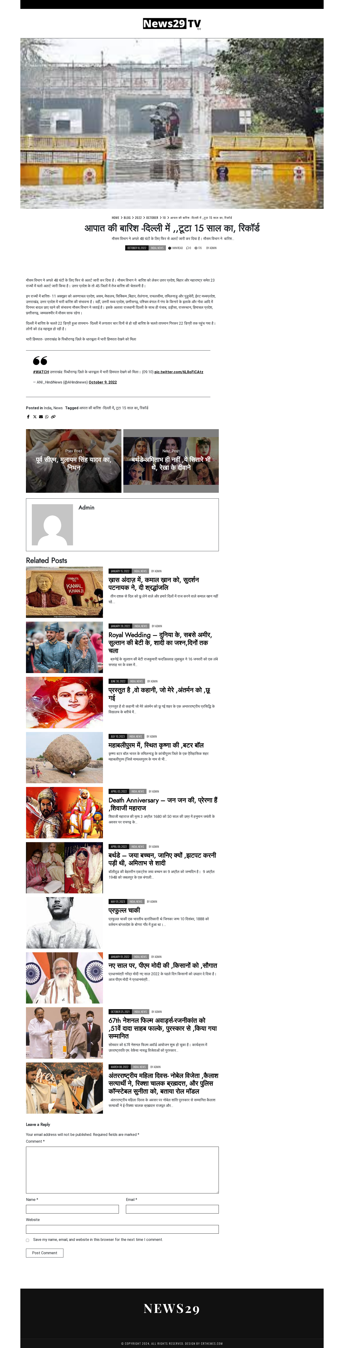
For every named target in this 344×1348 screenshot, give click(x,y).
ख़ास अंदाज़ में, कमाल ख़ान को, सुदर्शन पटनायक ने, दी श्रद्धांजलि (154, 584)
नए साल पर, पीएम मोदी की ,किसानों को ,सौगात (163, 965)
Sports (216, 4)
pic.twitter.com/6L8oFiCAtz (178, 372)
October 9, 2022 (103, 382)
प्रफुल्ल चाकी (124, 910)
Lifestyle (197, 4)
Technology (238, 4)
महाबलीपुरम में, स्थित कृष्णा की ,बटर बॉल (156, 745)
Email (131, 1199)
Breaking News (127, 4)
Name (32, 1199)
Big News (102, 4)
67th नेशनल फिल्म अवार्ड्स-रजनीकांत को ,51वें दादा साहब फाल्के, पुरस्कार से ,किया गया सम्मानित (163, 1028)
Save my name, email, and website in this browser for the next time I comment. (98, 1239)
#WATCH (41, 372)
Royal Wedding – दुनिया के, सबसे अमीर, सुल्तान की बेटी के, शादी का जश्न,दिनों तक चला (160, 642)
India (179, 4)
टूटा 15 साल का (127, 408)
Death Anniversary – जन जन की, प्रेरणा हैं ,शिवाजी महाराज (163, 804)
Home (83, 4)
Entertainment (157, 4)
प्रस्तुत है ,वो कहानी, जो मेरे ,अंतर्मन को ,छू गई (159, 694)
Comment (35, 1141)
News (160, 248)
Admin (213, 248)
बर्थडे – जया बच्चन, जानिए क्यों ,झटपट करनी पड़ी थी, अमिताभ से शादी (162, 859)
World (260, 4)
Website (33, 1220)
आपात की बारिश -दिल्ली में (96, 408)
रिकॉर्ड (144, 408)
